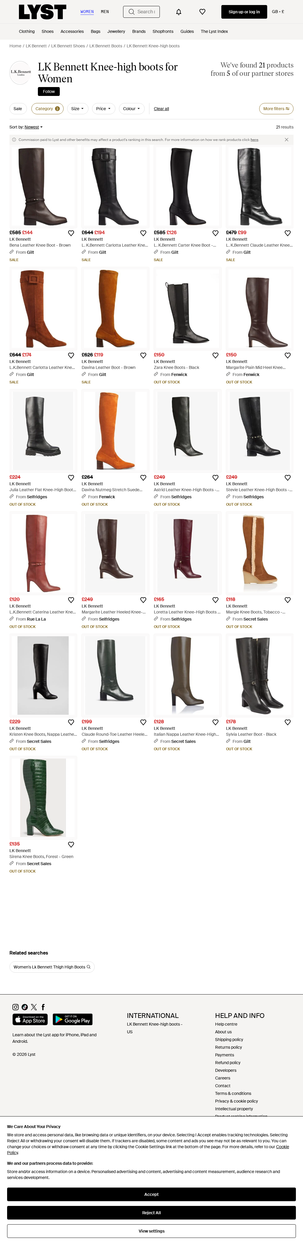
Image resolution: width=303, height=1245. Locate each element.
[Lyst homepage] (42, 12)
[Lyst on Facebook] (43, 1009)
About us (223, 1031)
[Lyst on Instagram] (15, 1009)
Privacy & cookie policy (236, 1101)
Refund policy (228, 1062)
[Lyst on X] (34, 1009)
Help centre (226, 1024)
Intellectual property (234, 1108)
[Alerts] (179, 12)
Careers (222, 1078)
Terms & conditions (233, 1093)
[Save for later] (71, 233)
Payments (224, 1055)
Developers (225, 1070)
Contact (223, 1085)
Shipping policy (229, 1039)
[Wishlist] (202, 12)
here (254, 139)
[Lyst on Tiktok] (25, 1009)
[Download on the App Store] (30, 1020)
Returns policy (228, 1047)
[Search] (131, 11)
